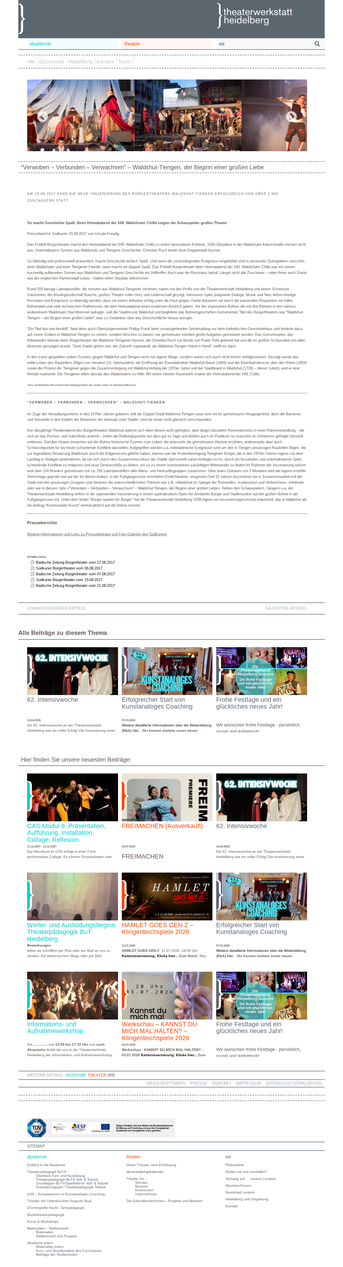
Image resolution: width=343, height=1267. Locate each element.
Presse (198, 1083)
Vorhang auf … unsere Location (250, 1179)
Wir (111, 1075)
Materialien (44, 1232)
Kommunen (144, 1190)
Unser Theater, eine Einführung (151, 1165)
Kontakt (221, 1083)
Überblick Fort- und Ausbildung (60, 1176)
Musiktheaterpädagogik (45, 1215)
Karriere (105, 61)
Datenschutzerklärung (294, 1083)
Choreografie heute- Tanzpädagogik (55, 1208)
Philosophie (234, 1165)
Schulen (141, 1182)
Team (124, 61)
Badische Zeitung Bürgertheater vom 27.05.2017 (75, 562)
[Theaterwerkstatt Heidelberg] (262, 16)
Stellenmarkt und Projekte (56, 1236)
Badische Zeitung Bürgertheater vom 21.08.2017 (75, 585)
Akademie (75, 1075)
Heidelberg (80, 61)
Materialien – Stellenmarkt (48, 1228)
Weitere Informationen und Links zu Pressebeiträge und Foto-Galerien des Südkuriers (97, 534)
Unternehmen (146, 1194)
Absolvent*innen (166, 1083)
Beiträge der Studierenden (57, 1254)
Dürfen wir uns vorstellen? (246, 1172)
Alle (31, 61)
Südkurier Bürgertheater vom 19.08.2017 (69, 580)
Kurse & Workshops (43, 1221)
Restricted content (239, 1192)
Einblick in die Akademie (46, 1165)
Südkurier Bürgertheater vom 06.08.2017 (69, 568)
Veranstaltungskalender (145, 1172)
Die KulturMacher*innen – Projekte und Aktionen (164, 1201)
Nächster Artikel (286, 608)
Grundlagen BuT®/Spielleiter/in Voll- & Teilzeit (72, 1183)
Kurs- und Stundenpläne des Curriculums (68, 1251)
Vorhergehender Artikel (57, 608)
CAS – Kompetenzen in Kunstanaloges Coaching (66, 1194)
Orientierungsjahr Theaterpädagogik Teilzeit (70, 1187)
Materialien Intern (50, 1247)
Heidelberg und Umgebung (246, 1199)
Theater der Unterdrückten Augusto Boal (59, 1201)
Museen (141, 1186)
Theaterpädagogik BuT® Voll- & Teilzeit (67, 1179)
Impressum (248, 1083)
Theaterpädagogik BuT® (46, 1172)
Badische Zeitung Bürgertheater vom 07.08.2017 (75, 574)
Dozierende (52, 61)
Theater (96, 1075)
